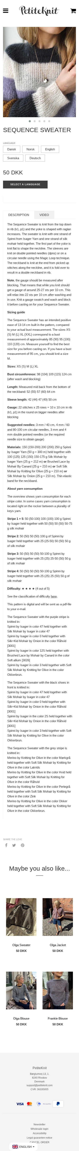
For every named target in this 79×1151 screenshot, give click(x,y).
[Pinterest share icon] (22, 845)
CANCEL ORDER (39, 1142)
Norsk (31, 149)
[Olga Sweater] (21, 917)
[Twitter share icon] (14, 845)
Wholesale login (39, 1129)
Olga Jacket (58, 945)
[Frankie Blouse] (58, 990)
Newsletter (39, 1124)
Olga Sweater (21, 945)
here (54, 596)
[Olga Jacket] (58, 917)
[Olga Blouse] (21, 990)
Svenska (13, 158)
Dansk (11, 149)
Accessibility (39, 1133)
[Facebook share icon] (6, 845)
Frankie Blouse (58, 1018)
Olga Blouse (21, 1018)
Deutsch (35, 158)
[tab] (18, 215)
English (50, 149)
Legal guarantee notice (39, 1137)
